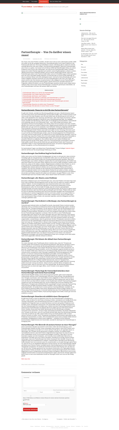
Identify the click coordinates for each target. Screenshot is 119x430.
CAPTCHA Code (27, 404)
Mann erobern (26, 1)
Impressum (43, 426)
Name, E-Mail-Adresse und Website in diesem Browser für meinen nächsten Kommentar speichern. (46, 398)
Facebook (86, 426)
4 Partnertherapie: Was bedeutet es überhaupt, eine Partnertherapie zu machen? (43, 97)
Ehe (82, 64)
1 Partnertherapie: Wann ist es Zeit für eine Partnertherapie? (38, 92)
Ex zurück (83, 69)
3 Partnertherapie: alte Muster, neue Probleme (34, 96)
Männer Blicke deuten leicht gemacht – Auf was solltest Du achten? (88, 50)
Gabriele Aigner (69, 148)
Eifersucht (83, 67)
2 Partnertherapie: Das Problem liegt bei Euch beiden (36, 94)
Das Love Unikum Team (55, 1)
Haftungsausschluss (50, 426)
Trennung (83, 85)
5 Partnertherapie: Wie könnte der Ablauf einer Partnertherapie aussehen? (41, 99)
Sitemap (31, 426)
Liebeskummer (84, 77)
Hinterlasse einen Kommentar (50, 58)
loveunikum (27, 58)
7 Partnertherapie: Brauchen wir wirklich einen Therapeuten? (38, 104)
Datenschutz (57, 426)
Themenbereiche (44, 1)
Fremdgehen (84, 75)
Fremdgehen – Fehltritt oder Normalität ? (66, 419)
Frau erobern (34, 1)
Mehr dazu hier (25, 359)
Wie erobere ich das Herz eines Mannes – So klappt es (34, 419)
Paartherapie (42, 364)
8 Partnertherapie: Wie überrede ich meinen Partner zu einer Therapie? (41, 106)
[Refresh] (25, 403)
